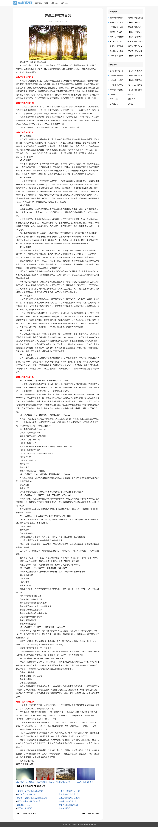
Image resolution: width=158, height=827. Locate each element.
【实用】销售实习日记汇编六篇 (30, 791)
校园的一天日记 (116, 32)
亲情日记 (131, 104)
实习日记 (64, 3)
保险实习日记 (64, 808)
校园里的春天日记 (117, 18)
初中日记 (113, 94)
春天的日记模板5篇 (135, 18)
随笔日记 (131, 94)
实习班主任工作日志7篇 (68, 794)
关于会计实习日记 (24, 808)
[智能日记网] (22, 3)
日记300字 (114, 99)
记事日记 (54, 3)
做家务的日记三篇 (117, 71)
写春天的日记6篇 (134, 27)
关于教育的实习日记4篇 (27, 794)
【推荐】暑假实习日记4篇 (69, 791)
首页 (46, 3)
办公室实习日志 (23, 805)
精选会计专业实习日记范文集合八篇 (32, 798)
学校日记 (131, 99)
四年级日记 (114, 104)
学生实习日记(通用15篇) (68, 805)
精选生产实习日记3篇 (67, 801)
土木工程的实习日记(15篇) (69, 798)
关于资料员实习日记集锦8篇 (28, 801)
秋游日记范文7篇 (116, 27)
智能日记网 (76, 824)
